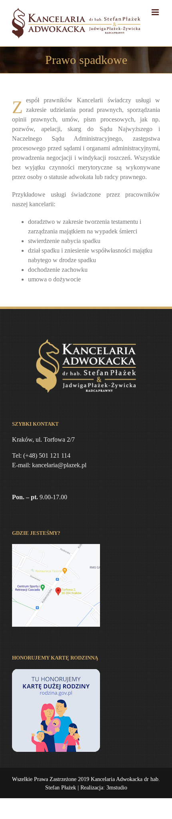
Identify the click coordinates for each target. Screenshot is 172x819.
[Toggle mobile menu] (156, 12)
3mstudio (116, 788)
